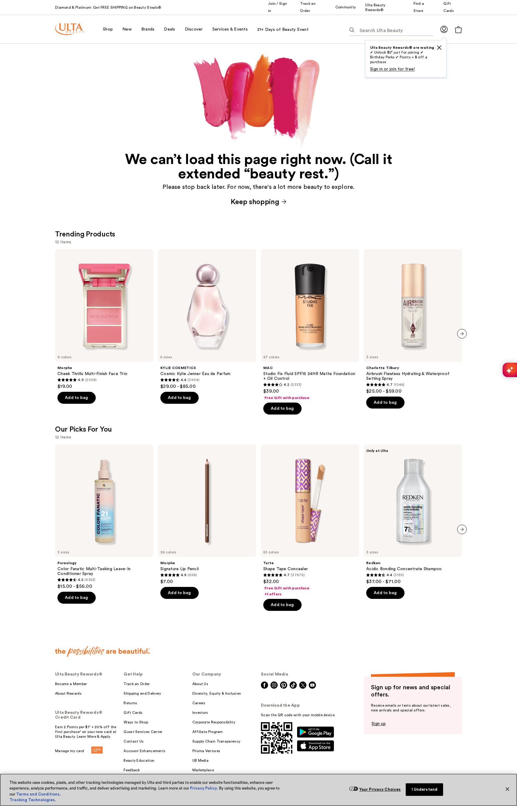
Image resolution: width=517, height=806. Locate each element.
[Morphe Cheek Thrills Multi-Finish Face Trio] (104, 319)
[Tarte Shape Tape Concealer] (310, 520)
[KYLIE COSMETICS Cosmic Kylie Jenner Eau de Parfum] (207, 319)
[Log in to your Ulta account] (444, 29)
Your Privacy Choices (380, 789)
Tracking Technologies (32, 800)
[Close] (507, 789)
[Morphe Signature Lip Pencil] (207, 514)
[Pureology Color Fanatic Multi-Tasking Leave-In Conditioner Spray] (104, 516)
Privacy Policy (203, 788)
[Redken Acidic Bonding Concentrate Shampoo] (413, 514)
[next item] (462, 334)
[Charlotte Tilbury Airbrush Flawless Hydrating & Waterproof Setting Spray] (413, 321)
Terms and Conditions (38, 794)
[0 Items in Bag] (458, 29)
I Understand (425, 789)
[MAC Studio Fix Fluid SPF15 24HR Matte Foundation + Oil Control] (310, 324)
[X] (439, 47)
